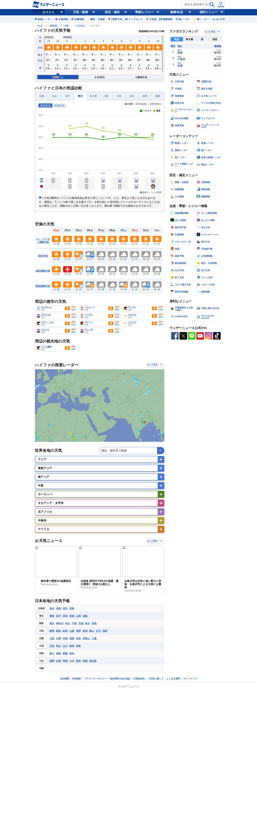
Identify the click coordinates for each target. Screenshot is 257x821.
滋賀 (71, 638)
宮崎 (85, 661)
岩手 (58, 616)
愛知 (58, 631)
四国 (41, 653)
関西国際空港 (42, 286)
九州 (41, 660)
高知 (71, 653)
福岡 (144, 96)
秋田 (65, 616)
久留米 (181, 59)
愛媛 (65, 653)
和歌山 (86, 638)
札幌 (41, 96)
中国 (41, 645)
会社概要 (64, 678)
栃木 (87, 623)
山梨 (71, 631)
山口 (65, 646)
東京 (80, 96)
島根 (71, 646)
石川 (98, 631)
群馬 (94, 623)
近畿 (41, 638)
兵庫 (58, 638)
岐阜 (65, 631)
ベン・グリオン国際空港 (42, 240)
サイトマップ (190, 678)
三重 (94, 638)
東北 (41, 615)
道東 (71, 608)
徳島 (58, 653)
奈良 (78, 638)
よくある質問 (173, 678)
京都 (65, 638)
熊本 (78, 661)
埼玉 (67, 623)
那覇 (157, 96)
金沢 (67, 96)
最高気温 (45, 105)
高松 (131, 96)
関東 (41, 623)
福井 (105, 631)
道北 (65, 608)
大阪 (106, 96)
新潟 (85, 631)
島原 (180, 52)
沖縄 (41, 668)
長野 (78, 631)
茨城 (80, 623)
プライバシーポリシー (95, 678)
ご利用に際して (156, 678)
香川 (51, 653)
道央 (51, 608)
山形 (78, 616)
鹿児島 (93, 661)
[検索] (212, 4)
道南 (58, 608)
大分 (71, 661)
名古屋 (93, 96)
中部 (41, 630)
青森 (51, 616)
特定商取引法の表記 (120, 678)
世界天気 (53, 26)
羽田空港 (43, 255)
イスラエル (80, 26)
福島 (85, 616)
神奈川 (59, 623)
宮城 (71, 616)
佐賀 (58, 661)
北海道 (41, 608)
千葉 (74, 623)
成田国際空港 (42, 270)
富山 (91, 631)
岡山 (58, 646)
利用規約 (76, 678)
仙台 (54, 96)
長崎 (65, 661)
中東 (66, 26)
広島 (119, 96)
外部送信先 (139, 678)
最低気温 (59, 105)
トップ (39, 26)
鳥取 (78, 646)
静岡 (51, 631)
